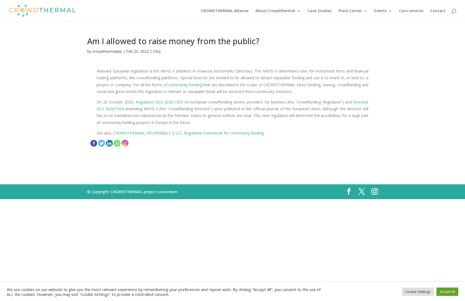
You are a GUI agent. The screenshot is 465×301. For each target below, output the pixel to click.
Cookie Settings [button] (418, 291)
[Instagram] (125, 143)
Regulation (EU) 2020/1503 (159, 102)
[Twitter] (101, 143)
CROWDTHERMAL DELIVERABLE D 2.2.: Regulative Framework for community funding (188, 133)
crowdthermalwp (107, 51)
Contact (438, 11)
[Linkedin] (109, 143)
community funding (185, 84)
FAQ (157, 51)
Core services (411, 11)
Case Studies (320, 11)
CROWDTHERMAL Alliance (224, 11)
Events (380, 11)
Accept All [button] (447, 291)
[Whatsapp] (117, 143)
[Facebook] (93, 143)
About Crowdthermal (275, 11)
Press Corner (350, 11)
